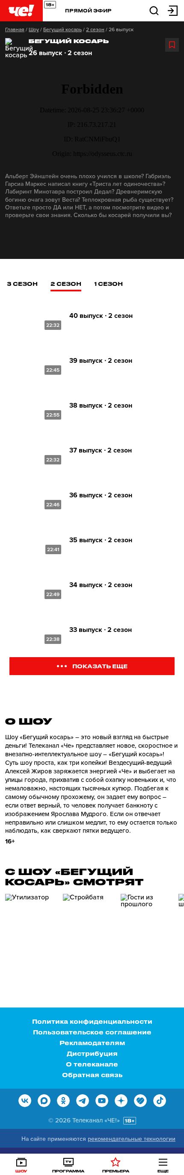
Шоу (34, 29)
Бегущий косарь (62, 29)
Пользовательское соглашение (92, 1032)
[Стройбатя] (88, 930)
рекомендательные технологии (131, 1139)
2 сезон (95, 29)
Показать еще (100, 666)
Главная (14, 29)
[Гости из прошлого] (146, 930)
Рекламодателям (92, 1042)
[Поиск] (154, 10)
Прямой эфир (88, 10)
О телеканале (92, 1064)
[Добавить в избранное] (172, 45)
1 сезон (108, 283)
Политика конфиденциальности (92, 1021)
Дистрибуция (92, 1053)
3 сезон (22, 283)
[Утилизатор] (30, 930)
